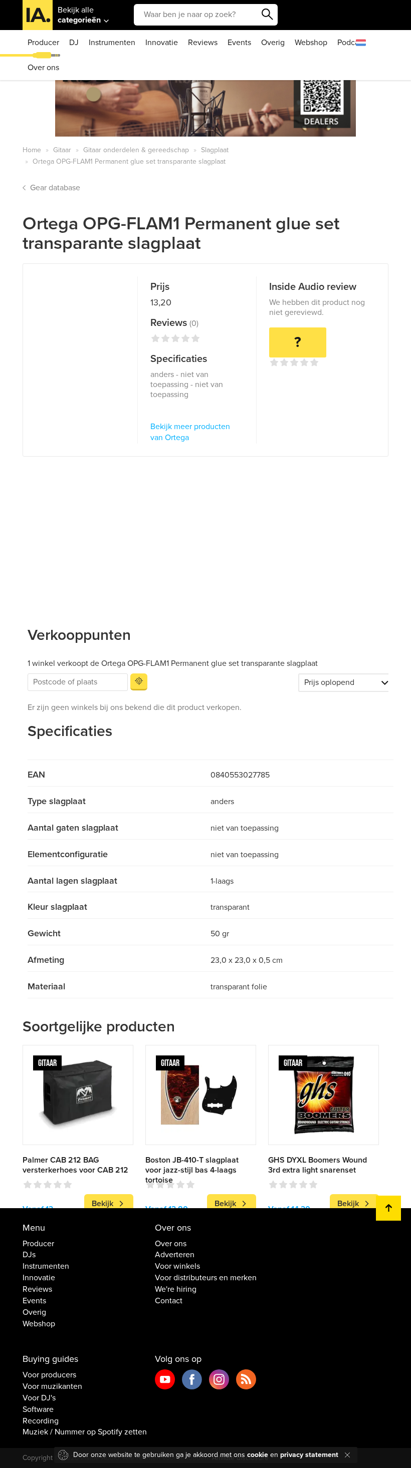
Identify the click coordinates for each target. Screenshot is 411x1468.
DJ (74, 43)
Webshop (311, 43)
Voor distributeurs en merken (206, 1278)
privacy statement (309, 1454)
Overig (273, 43)
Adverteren (174, 1255)
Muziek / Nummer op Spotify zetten (85, 1432)
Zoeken (268, 14)
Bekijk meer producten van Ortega (190, 432)
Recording (41, 1421)
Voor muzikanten (52, 1386)
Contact (168, 1301)
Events (239, 43)
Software (38, 1409)
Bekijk (102, 1204)
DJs (29, 1255)
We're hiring (175, 1289)
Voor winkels (177, 1266)
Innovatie (161, 43)
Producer (43, 43)
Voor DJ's (39, 1398)
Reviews (203, 43)
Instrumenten (112, 43)
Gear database (55, 188)
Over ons (43, 68)
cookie (257, 1454)
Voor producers (49, 1375)
